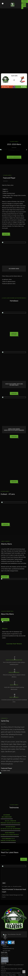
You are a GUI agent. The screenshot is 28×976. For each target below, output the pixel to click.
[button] (1, 149)
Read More (5, 234)
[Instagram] (6, 942)
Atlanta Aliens (17, 886)
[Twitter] (9, 942)
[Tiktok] (13, 942)
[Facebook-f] (2, 942)
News (4, 883)
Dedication (14, 481)
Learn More (14, 393)
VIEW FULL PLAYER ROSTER (14, 157)
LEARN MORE (5, 619)
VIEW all (24, 859)
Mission (4, 628)
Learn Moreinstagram (14, 334)
